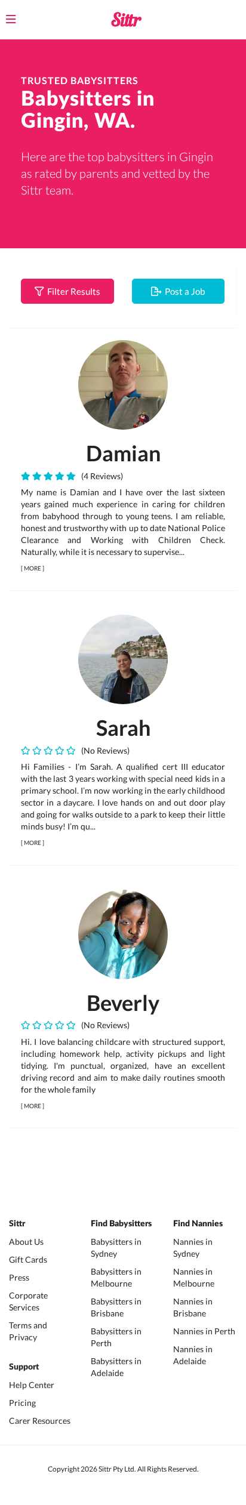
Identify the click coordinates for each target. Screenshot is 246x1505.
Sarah (123, 727)
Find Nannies (198, 1224)
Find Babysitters (121, 1224)
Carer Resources (39, 1420)
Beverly (123, 1002)
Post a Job (183, 291)
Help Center (31, 1385)
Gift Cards (28, 1259)
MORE (32, 568)
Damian (123, 453)
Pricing (22, 1403)
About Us (26, 1241)
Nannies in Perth (204, 1331)
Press (19, 1277)
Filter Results (72, 291)
